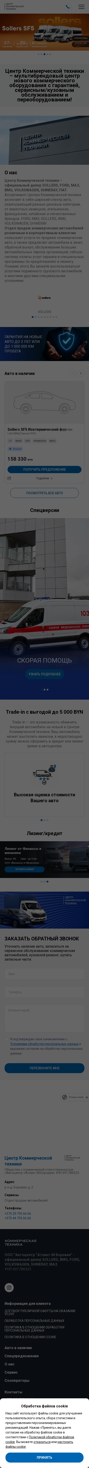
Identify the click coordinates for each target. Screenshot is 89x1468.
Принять (44, 1457)
